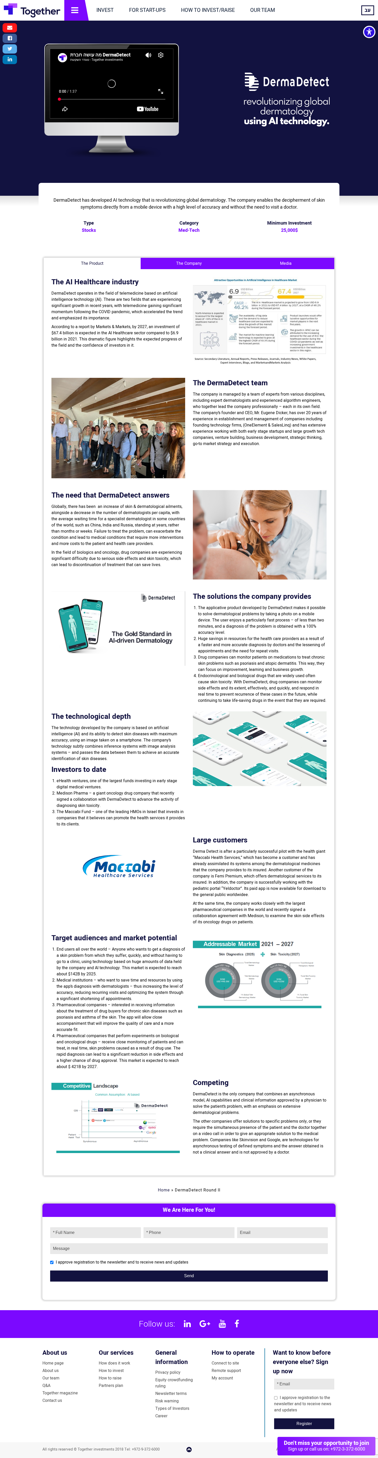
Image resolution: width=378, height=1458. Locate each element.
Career (161, 1416)
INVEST (105, 10)
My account (222, 1378)
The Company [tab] (189, 263)
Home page (53, 1363)
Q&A (46, 1386)
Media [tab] (286, 263)
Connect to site (225, 1363)
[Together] (32, 10)
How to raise (110, 1378)
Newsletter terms (171, 1394)
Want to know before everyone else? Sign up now (302, 1362)
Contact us (52, 1400)
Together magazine (60, 1393)
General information (171, 1357)
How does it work (114, 1363)
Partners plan (111, 1386)
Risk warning (167, 1401)
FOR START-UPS (147, 10)
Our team (50, 1378)
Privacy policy (168, 1372)
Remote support (226, 1371)
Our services (116, 1352)
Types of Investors (172, 1408)
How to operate (233, 1352)
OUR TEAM (262, 10)
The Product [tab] (92, 263)
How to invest (111, 1371)
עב (368, 10)
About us (54, 1352)
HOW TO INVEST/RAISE (208, 10)
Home (164, 1190)
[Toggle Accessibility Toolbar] (369, 32)
